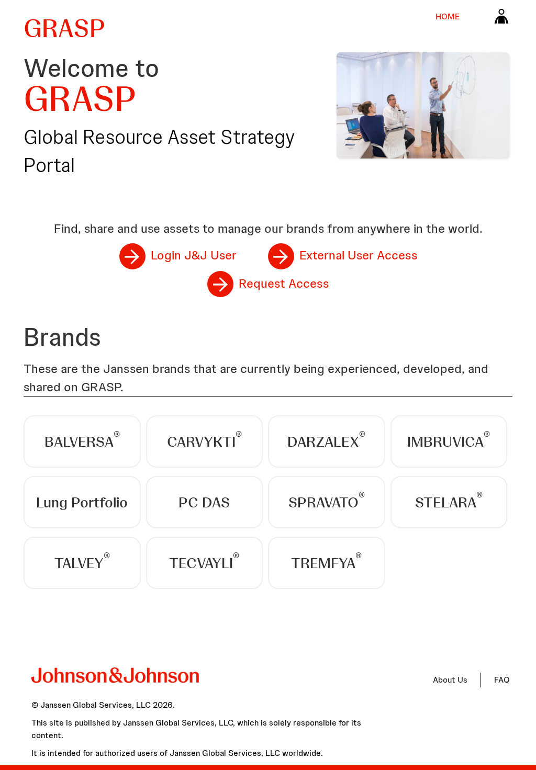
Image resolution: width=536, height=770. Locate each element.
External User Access (358, 255)
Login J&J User (194, 255)
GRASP (64, 28)
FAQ (502, 679)
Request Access (284, 283)
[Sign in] (501, 15)
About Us (450, 679)
